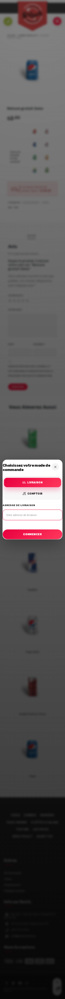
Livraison (35, 482)
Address (32, 513)
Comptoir (34, 493)
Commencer (32, 534)
